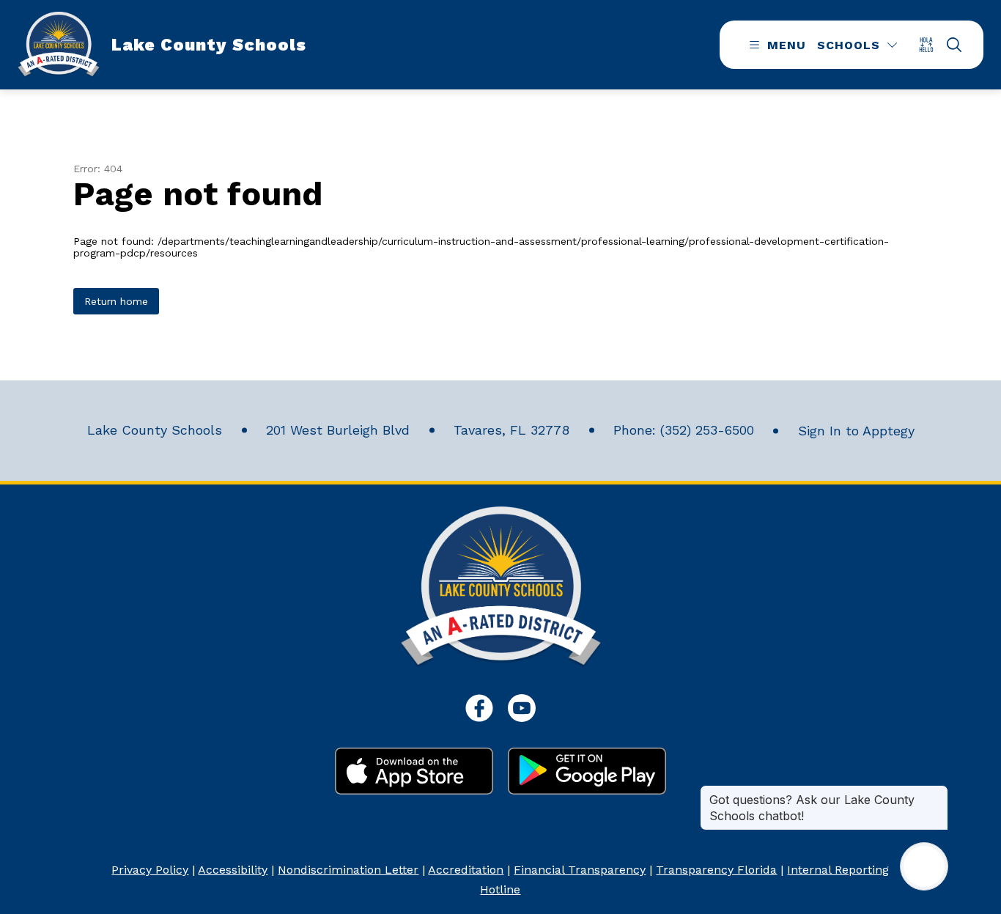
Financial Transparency (580, 870)
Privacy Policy (149, 870)
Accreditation (465, 870)
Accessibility (232, 870)
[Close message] (936, 792)
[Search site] (954, 44)
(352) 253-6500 (707, 430)
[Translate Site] (931, 44)
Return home (116, 301)
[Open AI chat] (924, 866)
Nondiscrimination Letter (348, 870)
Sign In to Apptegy (856, 430)
